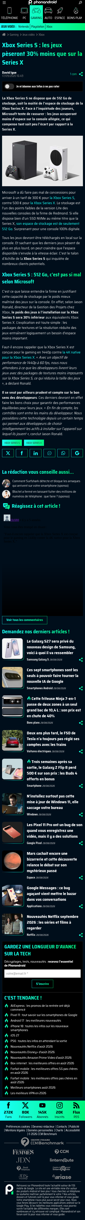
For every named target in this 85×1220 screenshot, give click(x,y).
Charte (59, 1130)
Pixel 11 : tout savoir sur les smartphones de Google (44, 1015)
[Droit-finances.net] (23, 1168)
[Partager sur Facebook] (22, 453)
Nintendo (23, 26)
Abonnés (42, 1114)
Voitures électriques (39, 751)
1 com (73, 74)
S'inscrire (42, 983)
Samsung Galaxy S (38, 659)
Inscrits (59, 1114)
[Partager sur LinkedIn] (35, 453)
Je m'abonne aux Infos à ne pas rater (37, 86)
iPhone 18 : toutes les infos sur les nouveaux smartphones (39, 1028)
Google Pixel (34, 843)
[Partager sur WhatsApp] (63, 453)
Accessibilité (73, 1130)
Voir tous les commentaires (24, 619)
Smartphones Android (40, 688)
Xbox (49, 26)
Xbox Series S (12, 443)
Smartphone (34, 785)
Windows (32, 814)
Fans (8, 1114)
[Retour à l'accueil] (42, 2)
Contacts (62, 1126)
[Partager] (81, 74)
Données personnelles (40, 1130)
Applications (34, 906)
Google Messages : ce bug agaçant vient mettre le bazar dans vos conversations (51, 893)
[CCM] (61, 1151)
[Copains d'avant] (61, 1168)
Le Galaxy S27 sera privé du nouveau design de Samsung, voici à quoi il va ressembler (51, 647)
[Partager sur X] (8, 453)
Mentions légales (15, 1130)
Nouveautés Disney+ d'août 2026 (33, 1052)
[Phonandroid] (9, 1189)
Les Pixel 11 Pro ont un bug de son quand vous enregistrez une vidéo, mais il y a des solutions (54, 830)
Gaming (36, 17)
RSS (76, 1114)
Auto (48, 17)
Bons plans (33, 722)
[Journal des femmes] (23, 1152)
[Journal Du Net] (23, 1160)
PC (24, 17)
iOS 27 (15, 1035)
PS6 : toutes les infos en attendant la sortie (39, 1041)
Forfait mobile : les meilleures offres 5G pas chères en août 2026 (44, 1071)
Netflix (31, 935)
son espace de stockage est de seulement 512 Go (40, 226)
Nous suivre (77, 453)
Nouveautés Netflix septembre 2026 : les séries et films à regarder (52, 922)
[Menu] (4, 2)
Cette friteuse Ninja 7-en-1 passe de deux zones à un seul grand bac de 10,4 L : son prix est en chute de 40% (54, 707)
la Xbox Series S (62, 198)
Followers (25, 1114)
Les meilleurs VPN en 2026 (28, 1093)
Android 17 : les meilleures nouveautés (36, 1021)
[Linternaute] (61, 1160)
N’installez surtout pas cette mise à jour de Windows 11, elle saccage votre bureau (52, 802)
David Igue (9, 72)
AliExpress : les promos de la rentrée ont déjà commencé (40, 1008)
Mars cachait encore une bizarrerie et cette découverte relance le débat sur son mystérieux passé (52, 862)
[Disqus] (42, 564)
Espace (60, 17)
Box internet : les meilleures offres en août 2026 (42, 1063)
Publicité (74, 1126)
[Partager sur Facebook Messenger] (49, 453)
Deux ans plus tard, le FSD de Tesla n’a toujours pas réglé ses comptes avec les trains (53, 739)
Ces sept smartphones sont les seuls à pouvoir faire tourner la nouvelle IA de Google (52, 676)
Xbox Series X (34, 443)
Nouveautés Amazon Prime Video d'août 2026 (41, 1058)
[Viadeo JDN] (23, 1176)
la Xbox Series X (42, 203)
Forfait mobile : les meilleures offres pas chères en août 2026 (44, 1080)
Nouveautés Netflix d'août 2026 (32, 1047)
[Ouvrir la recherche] (80, 2)
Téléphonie (9, 17)
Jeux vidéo (28, 34)
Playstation (37, 26)
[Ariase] (61, 1176)
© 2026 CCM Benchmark (42, 1134)
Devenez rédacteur (43, 1126)
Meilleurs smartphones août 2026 (33, 1088)
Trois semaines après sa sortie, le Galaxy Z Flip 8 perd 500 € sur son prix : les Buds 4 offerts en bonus (52, 770)
